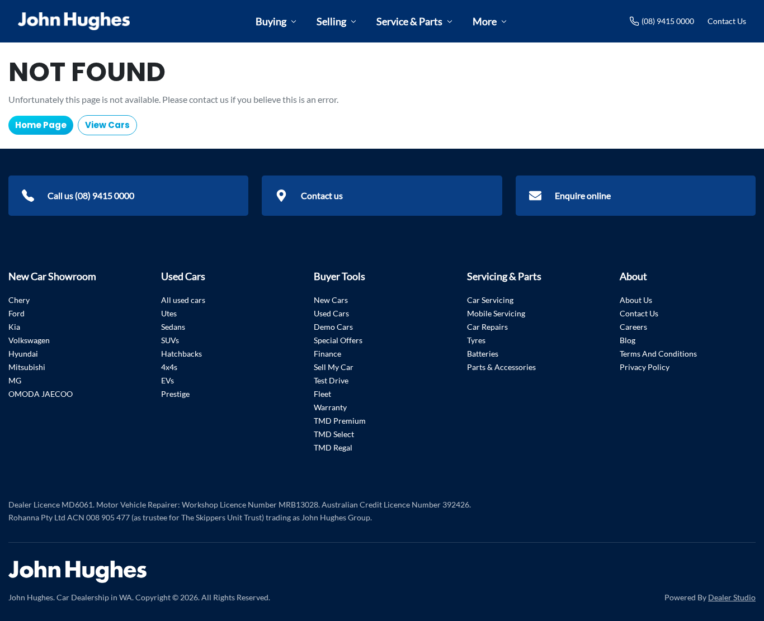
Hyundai (23, 353)
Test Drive (331, 380)
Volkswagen (29, 340)
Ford (16, 313)
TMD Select (334, 434)
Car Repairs (487, 326)
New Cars (331, 300)
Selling (331, 21)
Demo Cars (333, 326)
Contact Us (727, 21)
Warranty (330, 407)
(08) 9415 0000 (668, 21)
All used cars (183, 300)
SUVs (170, 340)
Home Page (41, 125)
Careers (633, 326)
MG (14, 380)
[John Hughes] (74, 21)
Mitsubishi (26, 367)
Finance (327, 353)
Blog (627, 340)
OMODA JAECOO (40, 394)
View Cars (107, 125)
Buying (271, 21)
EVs (167, 380)
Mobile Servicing (496, 313)
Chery (19, 300)
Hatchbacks (181, 353)
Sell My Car (333, 367)
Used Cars (331, 313)
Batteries (482, 353)
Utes (169, 313)
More (485, 21)
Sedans (173, 326)
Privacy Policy (644, 367)
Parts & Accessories (501, 367)
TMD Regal (333, 447)
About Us (636, 300)
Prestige (175, 394)
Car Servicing (490, 300)
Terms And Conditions (658, 353)
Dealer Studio (732, 597)
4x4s (169, 367)
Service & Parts (409, 21)
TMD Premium (340, 420)
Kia (14, 326)
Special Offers (338, 340)
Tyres (476, 340)
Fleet (322, 394)
